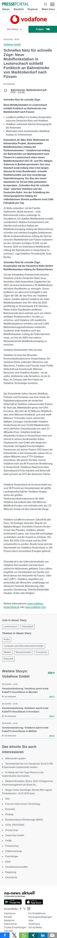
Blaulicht (19, 9)
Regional (33, 9)
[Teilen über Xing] (33, 935)
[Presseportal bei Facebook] (19, 909)
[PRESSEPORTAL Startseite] (15, 4)
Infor (7, 798)
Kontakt (8, 917)
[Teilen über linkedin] (43, 935)
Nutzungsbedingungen (40, 917)
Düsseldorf (27, 626)
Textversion (34, 924)
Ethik (8, 861)
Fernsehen (41, 652)
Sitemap (8, 931)
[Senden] (52, 935)
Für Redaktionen (37, 913)
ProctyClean (11, 830)
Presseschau (12, 846)
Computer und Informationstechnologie (24, 646)
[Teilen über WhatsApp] (23, 935)
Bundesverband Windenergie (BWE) (24, 819)
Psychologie (11, 856)
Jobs (30, 920)
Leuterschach (11, 626)
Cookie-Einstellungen (15, 927)
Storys (6, 9)
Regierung (10, 872)
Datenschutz (10, 924)
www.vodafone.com (35, 607)
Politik (8, 840)
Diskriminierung (13, 851)
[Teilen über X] (14, 935)
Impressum (9, 913)
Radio (7, 639)
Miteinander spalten (15, 758)
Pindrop (9, 814)
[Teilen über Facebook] (5, 935)
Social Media (35, 927)
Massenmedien (24, 652)
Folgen (40, 29)
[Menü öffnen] (52, 4)
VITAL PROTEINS (14, 825)
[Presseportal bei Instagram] (28, 908)
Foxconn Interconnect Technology (22, 804)
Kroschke (10, 809)
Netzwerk (8, 658)
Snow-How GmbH (14, 835)
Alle (50, 672)
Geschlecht (11, 877)
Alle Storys (13, 29)
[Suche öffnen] (45, 4)
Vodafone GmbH (12, 44)
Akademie (9, 920)
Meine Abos (48, 9)
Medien (7, 652)
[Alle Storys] (28, 23)
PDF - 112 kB (28, 91)
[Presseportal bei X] (23, 909)
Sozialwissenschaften (16, 867)
